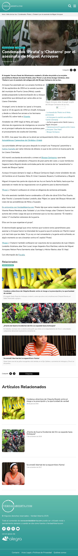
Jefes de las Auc (11, 14)
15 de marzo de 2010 (9, 62)
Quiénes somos (60, 552)
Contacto (15, 552)
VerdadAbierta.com (55, 523)
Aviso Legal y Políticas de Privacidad (36, 552)
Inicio (3, 14)
